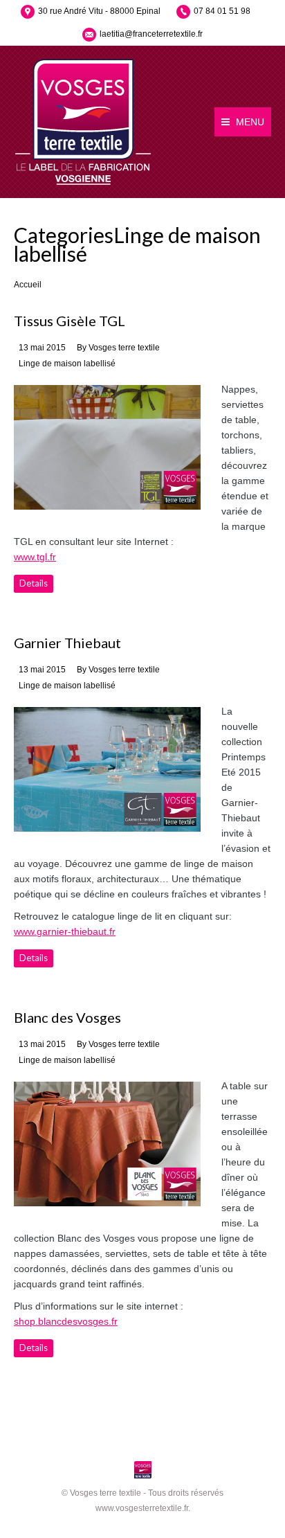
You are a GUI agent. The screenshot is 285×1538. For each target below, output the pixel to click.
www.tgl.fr (35, 556)
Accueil (28, 284)
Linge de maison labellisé (67, 363)
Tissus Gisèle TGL (69, 320)
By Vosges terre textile (118, 347)
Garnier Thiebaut (67, 642)
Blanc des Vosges (67, 1017)
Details (33, 583)
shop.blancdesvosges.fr (66, 1321)
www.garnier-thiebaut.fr (65, 931)
